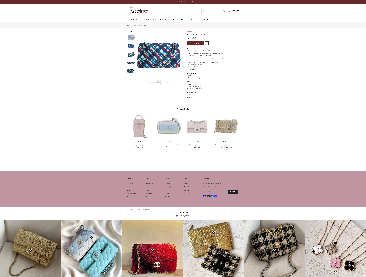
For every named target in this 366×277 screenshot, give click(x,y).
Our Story (130, 183)
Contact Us (187, 193)
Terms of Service (131, 193)
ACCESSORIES (173, 20)
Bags (147, 187)
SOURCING (191, 20)
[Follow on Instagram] (169, 196)
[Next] (199, 2)
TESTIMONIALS (203, 20)
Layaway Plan (169, 187)
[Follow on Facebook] (166, 196)
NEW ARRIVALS (134, 20)
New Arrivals (149, 183)
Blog (128, 190)
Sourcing (167, 183)
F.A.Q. (186, 183)
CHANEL (140, 142)
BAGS (154, 20)
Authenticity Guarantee (190, 187)
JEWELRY (163, 20)
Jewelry (148, 190)
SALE (183, 20)
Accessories (149, 193)
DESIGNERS (146, 20)
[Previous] (167, 2)
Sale (147, 196)
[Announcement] (183, 2)
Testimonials (130, 187)
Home (128, 25)
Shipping (186, 190)
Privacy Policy (131, 196)
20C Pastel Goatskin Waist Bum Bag (168, 144)
